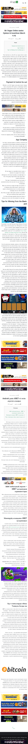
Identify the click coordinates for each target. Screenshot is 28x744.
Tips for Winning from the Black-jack (15, 50)
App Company (21, 48)
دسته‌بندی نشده (12, 27)
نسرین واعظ (17, 38)
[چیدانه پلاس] (14, 2)
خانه (17, 27)
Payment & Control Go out (18, 46)
